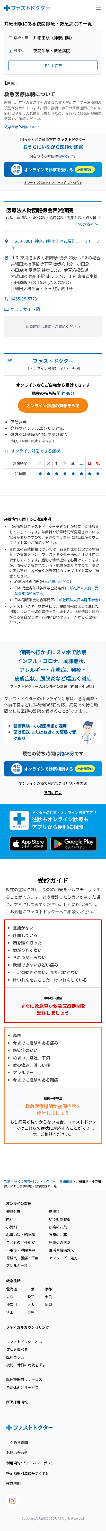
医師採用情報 (17, 1401)
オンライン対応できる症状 (35, 451)
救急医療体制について (22, 126)
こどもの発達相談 (20, 1242)
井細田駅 (66, 1181)
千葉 (30, 1288)
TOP (7, 1181)
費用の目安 (53, 792)
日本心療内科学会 (55, 581)
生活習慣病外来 (61, 1250)
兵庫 (30, 1312)
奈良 (48, 1296)
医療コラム (15, 1357)
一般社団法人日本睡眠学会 (77, 599)
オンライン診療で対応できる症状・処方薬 (53, 182)
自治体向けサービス (22, 1387)
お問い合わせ (17, 1452)
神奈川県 (49, 1181)
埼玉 (9, 1312)
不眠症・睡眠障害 (20, 1250)
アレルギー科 (17, 1265)
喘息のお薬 (58, 1234)
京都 (48, 1288)
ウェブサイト (23, 309)
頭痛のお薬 (58, 1226)
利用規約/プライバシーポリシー (32, 1462)
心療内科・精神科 (20, 1234)
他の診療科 (85, 224)
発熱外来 (13, 1211)
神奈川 (11, 1304)
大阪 (30, 1304)
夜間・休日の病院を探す (26, 1364)
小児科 (11, 1226)
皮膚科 (54, 1211)
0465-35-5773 (24, 299)
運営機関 (13, 1483)
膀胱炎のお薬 (59, 1242)
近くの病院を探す (26, 1181)
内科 (9, 1219)
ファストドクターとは (24, 1341)
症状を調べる (17, 1349)
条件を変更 (53, 65)
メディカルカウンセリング (27, 1327)
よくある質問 (17, 1442)
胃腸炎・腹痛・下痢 (22, 1257)
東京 (9, 1296)
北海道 (11, 1288)
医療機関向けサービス (24, 1379)
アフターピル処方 (63, 1257)
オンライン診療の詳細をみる (53, 405)
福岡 (48, 1304)
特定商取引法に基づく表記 (27, 1473)
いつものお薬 (59, 1219)
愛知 (30, 1296)
